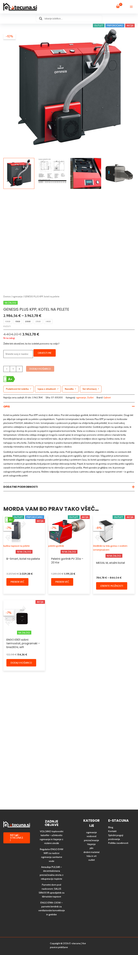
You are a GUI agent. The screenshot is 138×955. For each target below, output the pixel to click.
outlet (91, 859)
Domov (7, 296)
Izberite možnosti (111, 585)
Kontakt (112, 831)
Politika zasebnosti (118, 843)
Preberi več (17, 581)
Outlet (90, 397)
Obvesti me (44, 352)
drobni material (91, 852)
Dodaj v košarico (40, 368)
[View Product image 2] (52, 171)
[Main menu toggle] (131, 6)
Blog (110, 827)
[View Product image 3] (85, 173)
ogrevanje (17, 296)
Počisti (7, 326)
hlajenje (91, 844)
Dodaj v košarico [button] (21, 662)
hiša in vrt (91, 856)
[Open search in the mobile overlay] (69, 19)
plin (91, 848)
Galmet (107, 397)
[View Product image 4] (119, 173)
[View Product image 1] (18, 173)
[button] (16, 837)
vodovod (91, 836)
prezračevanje (91, 840)
